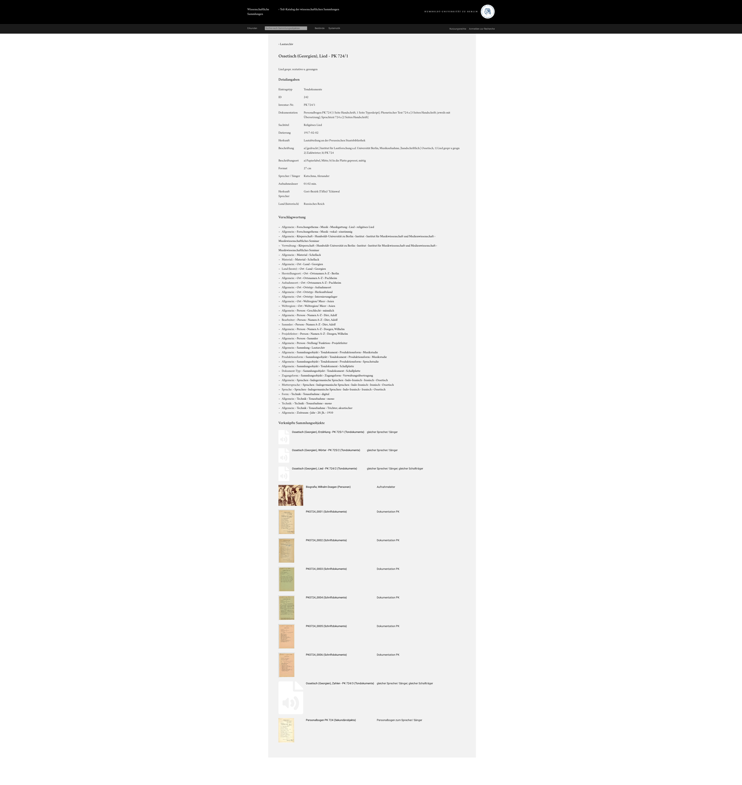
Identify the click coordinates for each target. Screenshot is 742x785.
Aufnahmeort (323, 287)
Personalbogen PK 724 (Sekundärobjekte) (331, 720)
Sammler (312, 338)
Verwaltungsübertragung (358, 375)
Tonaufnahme (311, 394)
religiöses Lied (365, 226)
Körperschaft (305, 236)
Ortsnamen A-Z (319, 273)
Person (301, 310)
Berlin (335, 273)
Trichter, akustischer (339, 407)
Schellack (315, 254)
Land (306, 264)
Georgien (317, 264)
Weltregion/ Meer (314, 301)
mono (330, 398)
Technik (296, 394)
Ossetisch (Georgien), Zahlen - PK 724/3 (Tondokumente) (340, 683)
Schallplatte (347, 366)
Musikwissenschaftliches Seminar (298, 240)
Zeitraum (302, 412)
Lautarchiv (286, 44)
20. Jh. (321, 412)
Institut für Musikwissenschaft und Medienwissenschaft (400, 236)
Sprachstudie (371, 361)
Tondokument (329, 352)
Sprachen (302, 380)
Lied (352, 226)
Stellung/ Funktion (318, 342)
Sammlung (303, 347)
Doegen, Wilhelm (334, 329)
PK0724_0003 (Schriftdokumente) (326, 568)
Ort (299, 264)
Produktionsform (350, 352)
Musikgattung (338, 226)
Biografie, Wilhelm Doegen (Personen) (328, 486)
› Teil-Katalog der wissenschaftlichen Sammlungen (308, 9)
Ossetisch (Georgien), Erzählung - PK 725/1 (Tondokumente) (328, 431)
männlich (328, 310)
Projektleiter (339, 342)
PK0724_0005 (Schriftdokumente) (326, 626)
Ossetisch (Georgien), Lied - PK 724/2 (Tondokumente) (324, 468)
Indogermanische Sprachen (326, 380)
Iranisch (369, 380)
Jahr (312, 412)
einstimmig (345, 231)
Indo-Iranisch (353, 380)
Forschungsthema (307, 226)
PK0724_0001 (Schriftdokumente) (326, 511)
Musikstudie (370, 352)
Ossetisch (382, 380)
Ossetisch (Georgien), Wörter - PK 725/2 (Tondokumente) (326, 450)
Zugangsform (333, 375)
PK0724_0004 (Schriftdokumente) (326, 597)
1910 (330, 412)
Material (302, 254)
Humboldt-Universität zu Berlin (334, 236)
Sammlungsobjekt (307, 352)
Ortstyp (308, 287)
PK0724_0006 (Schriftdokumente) (326, 654)
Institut (359, 236)
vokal (333, 231)
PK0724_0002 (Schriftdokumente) (326, 540)
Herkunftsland (324, 291)
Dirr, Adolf (330, 315)
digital (325, 394)
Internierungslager (326, 296)
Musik (324, 226)
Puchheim (331, 278)
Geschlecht (314, 310)
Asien (330, 301)
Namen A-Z (314, 315)
